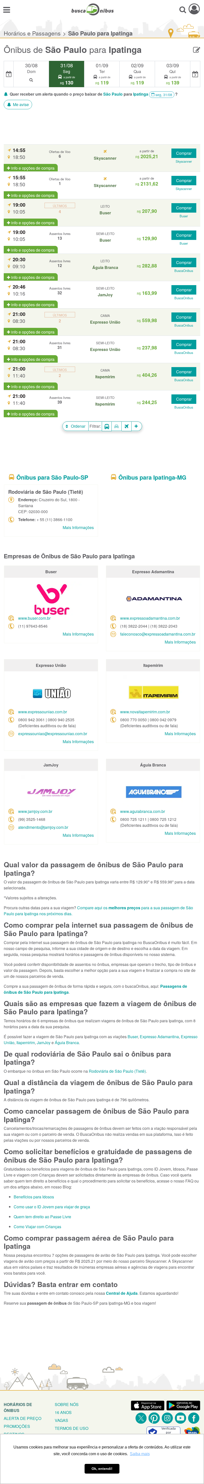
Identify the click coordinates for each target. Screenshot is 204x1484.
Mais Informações (78, 527)
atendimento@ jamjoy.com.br (43, 827)
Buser (133, 1036)
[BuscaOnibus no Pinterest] (154, 1418)
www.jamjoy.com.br (35, 811)
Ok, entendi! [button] (102, 1469)
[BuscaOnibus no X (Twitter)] (141, 1418)
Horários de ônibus (18, 1407)
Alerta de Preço (22, 1418)
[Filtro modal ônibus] (107, 426)
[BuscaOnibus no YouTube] (180, 1418)
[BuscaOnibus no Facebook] (193, 1418)
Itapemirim (25, 1042)
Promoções (17, 1426)
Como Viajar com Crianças (37, 1226)
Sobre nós (67, 1404)
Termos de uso (71, 1428)
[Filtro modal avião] (127, 426)
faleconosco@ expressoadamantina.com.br (157, 634)
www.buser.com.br (34, 618)
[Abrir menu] (6, 9)
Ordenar (77, 426)
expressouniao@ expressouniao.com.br (52, 733)
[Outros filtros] (137, 426)
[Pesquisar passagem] (182, 9)
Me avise (20, 104)
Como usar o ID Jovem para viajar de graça (52, 1207)
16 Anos (63, 1412)
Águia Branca (67, 1042)
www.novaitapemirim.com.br (145, 712)
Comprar (184, 153)
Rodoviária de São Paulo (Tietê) (117, 1071)
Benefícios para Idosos (34, 1197)
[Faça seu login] (194, 9)
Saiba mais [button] (140, 1454)
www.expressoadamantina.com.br (150, 618)
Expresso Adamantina (159, 1036)
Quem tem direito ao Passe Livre (42, 1216)
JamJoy (44, 1042)
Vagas (61, 1420)
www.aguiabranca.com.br (142, 811)
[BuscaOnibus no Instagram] (167, 1418)
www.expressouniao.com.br (42, 712)
